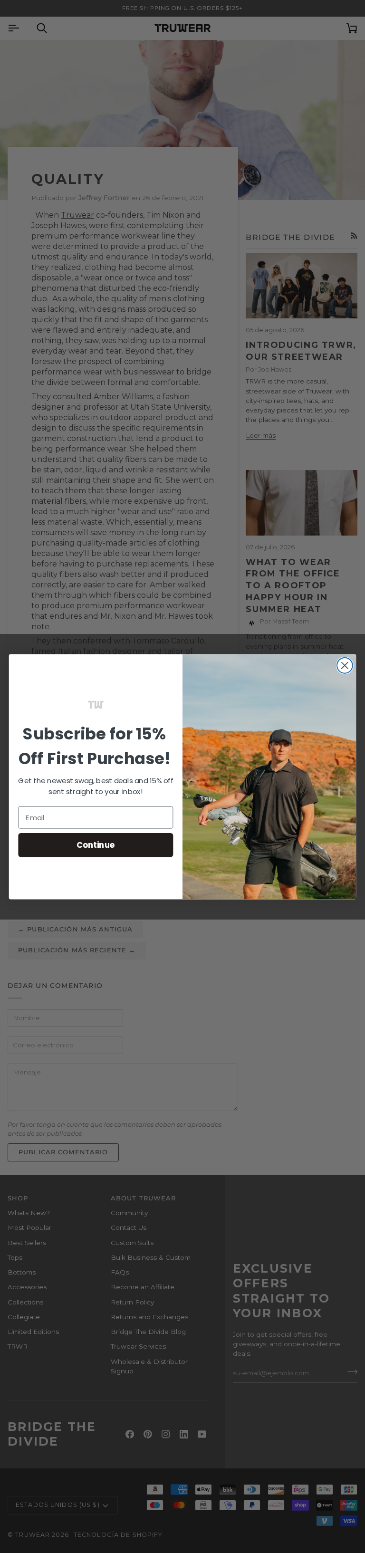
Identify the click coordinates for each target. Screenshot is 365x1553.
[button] (96, 704)
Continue (96, 844)
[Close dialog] (345, 665)
